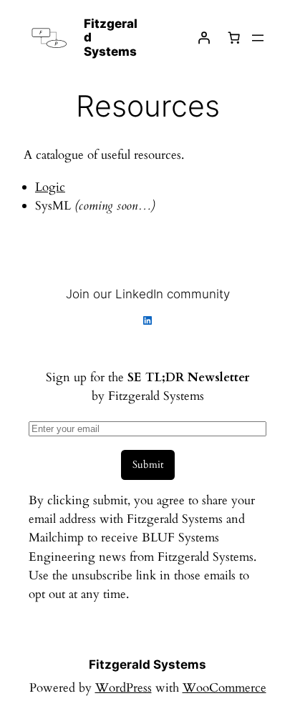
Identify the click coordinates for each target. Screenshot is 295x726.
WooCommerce (224, 688)
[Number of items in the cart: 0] (234, 38)
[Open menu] (257, 37)
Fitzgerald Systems (147, 664)
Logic (50, 187)
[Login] (204, 38)
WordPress (123, 688)
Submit (147, 464)
